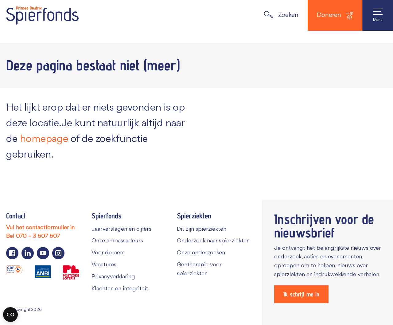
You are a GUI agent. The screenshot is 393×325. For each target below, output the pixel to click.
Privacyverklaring (113, 277)
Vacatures (103, 265)
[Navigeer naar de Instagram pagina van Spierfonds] (58, 253)
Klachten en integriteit (119, 289)
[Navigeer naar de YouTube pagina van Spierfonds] (43, 253)
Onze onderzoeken (201, 253)
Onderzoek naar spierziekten (213, 241)
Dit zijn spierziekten (201, 229)
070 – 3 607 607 (38, 236)
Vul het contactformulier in (40, 228)
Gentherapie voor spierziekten (199, 269)
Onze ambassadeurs (117, 241)
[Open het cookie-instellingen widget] (10, 314)
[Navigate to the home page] (42, 15)
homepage (44, 139)
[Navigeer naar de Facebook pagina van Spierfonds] (12, 253)
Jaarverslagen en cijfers (121, 229)
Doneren (329, 15)
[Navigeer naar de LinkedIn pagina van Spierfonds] (27, 253)
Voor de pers (108, 253)
